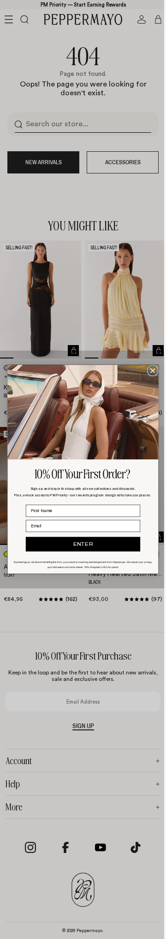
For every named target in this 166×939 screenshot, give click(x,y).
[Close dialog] (150, 371)
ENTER (81, 545)
